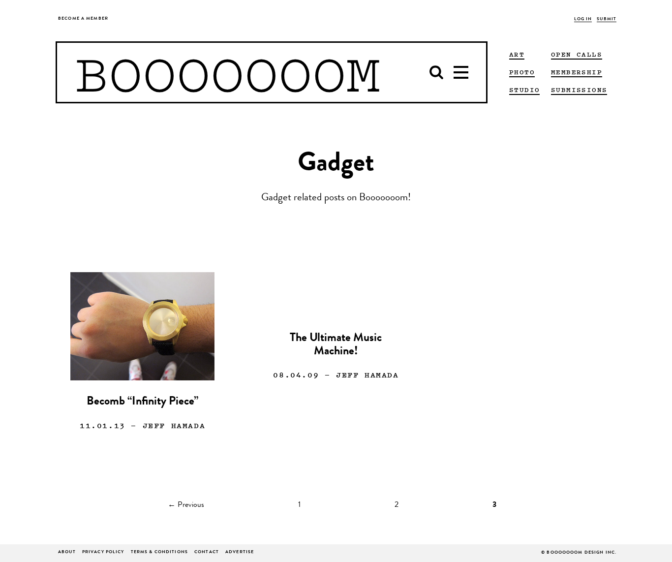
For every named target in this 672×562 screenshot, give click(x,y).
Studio (524, 89)
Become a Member (83, 19)
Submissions (579, 89)
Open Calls (576, 54)
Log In (583, 19)
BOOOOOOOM (227, 72)
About (67, 552)
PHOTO (522, 71)
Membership (576, 71)
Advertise (239, 552)
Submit (606, 19)
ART (516, 54)
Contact (206, 552)
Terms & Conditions (159, 552)
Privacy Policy (103, 552)
